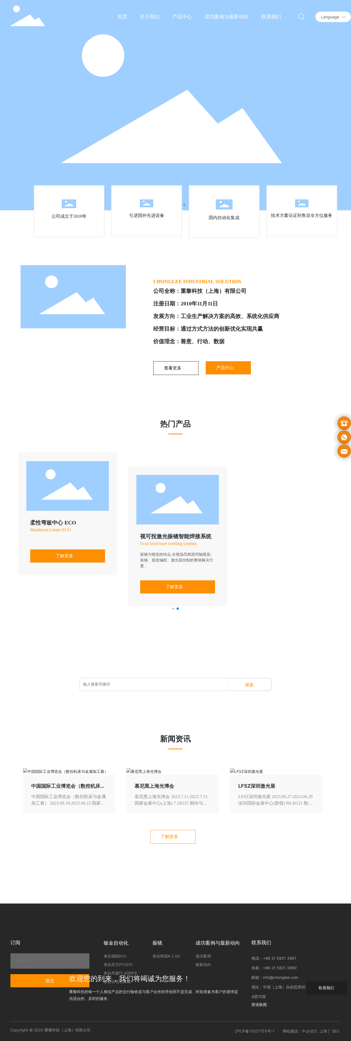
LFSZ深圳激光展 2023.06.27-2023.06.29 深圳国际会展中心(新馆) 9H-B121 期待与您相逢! (275, 803)
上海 (323, 1031)
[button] (173, 608)
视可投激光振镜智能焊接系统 (173, 536)
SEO (335, 1031)
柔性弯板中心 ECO (51, 523)
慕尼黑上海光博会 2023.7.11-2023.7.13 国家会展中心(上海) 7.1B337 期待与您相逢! (171, 803)
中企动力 (309, 1031)
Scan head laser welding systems (166, 543)
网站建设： (292, 1031)
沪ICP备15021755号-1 (254, 1031)
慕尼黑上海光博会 (154, 786)
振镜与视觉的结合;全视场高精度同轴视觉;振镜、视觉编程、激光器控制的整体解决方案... (174, 560)
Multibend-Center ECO (48, 529)
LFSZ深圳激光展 (256, 786)
